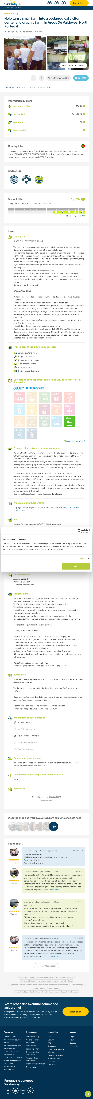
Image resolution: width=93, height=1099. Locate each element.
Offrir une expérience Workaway (12, 1061)
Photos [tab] (21, 87)
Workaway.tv (31, 1046)
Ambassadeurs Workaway (32, 1059)
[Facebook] (8, 1091)
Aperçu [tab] (10, 87)
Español (73, 1043)
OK (75, 566)
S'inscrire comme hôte (13, 1057)
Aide (50, 1037)
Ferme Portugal (39, 988)
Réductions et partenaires (9, 1067)
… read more (54, 889)
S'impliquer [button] (9, 7)
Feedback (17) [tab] (44, 87)
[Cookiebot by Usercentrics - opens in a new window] (79, 531)
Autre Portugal (54, 988)
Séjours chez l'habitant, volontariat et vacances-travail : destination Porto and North (39, 984)
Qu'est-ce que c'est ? (75, 441)
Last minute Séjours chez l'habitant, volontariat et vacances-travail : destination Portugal (46, 992)
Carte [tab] (32, 87)
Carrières (51, 1064)
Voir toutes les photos (74, 65)
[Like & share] (41, 78)
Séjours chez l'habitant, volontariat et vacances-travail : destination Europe (46, 981)
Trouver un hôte (10, 1037)
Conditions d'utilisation (57, 1055)
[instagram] (23, 1091)
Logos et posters (32, 1049)
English (72, 1037)
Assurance (52, 1046)
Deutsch (73, 1040)
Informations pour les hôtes (12, 1041)
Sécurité (18, 7)
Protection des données (54, 1059)
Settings (82, 559)
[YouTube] (15, 1091)
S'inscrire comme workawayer (11, 1052)
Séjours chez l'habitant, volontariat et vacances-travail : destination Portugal (46, 977)
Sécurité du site (46, 801)
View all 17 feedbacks (46, 966)
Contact (82, 78)
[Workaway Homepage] (12, 2)
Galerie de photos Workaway (33, 1041)
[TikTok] (30, 1090)
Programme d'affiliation (35, 1064)
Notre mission (31, 1067)
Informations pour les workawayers (12, 1047)
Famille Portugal (77, 984)
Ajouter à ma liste (59, 78)
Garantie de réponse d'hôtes (56, 1050)
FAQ (49, 1043)
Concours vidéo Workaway (32, 1053)
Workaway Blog (32, 1037)
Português (74, 1046)
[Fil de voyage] (56, 3)
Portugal (10, 31)
